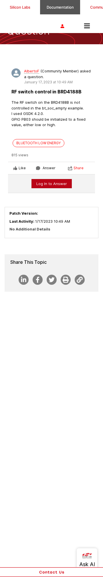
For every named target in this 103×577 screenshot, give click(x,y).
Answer (49, 168)
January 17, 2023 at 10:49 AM (48, 82)
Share (79, 168)
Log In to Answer (51, 183)
